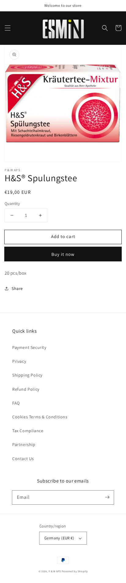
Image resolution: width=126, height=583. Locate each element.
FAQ (16, 403)
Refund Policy (25, 389)
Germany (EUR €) (59, 538)
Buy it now (63, 254)
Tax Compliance (27, 430)
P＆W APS (55, 571)
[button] (7, 28)
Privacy (19, 361)
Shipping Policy (27, 375)
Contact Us (23, 458)
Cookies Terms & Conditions (40, 417)
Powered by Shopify (75, 571)
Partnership (23, 444)
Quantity (12, 203)
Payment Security (29, 347)
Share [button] (17, 288)
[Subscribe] (107, 497)
